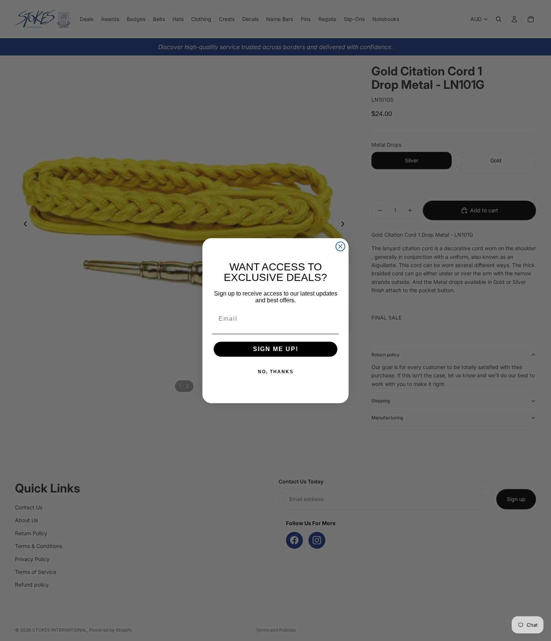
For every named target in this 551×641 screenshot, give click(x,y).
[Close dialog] (340, 246)
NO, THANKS (275, 371)
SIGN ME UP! (275, 349)
